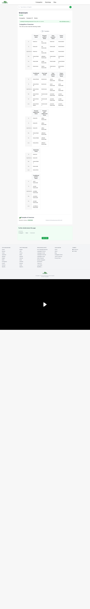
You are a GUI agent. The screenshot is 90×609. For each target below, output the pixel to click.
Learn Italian (39, 265)
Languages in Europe (41, 254)
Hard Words (39, 261)
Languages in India (41, 253)
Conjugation (39, 2)
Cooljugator (20, 232)
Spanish (3, 256)
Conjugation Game (59, 254)
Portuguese (4, 261)
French (3, 263)
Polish (21, 265)
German (3, 265)
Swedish (21, 261)
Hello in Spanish (40, 258)
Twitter (75, 251)
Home (56, 249)
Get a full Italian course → (64, 21)
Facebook (76, 249)
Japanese (4, 254)
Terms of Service (58, 256)
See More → (39, 266)
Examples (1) (30, 18)
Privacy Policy (58, 258)
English (3, 258)
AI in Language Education (42, 249)
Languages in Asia (41, 256)
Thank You (39, 263)
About (56, 251)
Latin (21, 251)
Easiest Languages (41, 259)
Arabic (3, 253)
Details (36, 18)
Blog (55, 2)
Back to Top (45, 238)
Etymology (48, 2)
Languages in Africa (41, 251)
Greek (3, 249)
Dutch (3, 259)
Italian (27, 232)
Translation (46, 31)
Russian (3, 251)
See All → (4, 266)
